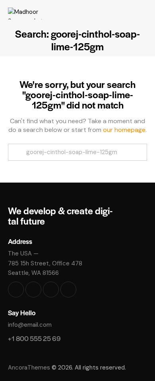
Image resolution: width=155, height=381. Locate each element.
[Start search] (16, 152)
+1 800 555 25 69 (34, 338)
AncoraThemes (29, 367)
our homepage (124, 130)
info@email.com (30, 325)
